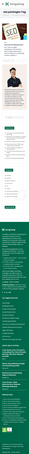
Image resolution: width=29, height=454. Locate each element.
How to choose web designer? (11, 399)
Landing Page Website (9, 321)
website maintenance (12, 196)
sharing (8, 188)
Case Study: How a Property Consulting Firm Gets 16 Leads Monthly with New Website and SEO (16, 138)
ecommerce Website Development (13, 324)
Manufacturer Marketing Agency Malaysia (12, 374)
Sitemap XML (6, 452)
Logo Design (6, 303)
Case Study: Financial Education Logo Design (15, 152)
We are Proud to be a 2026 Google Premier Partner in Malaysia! (14, 144)
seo (7, 186)
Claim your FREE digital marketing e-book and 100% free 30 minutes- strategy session (14, 422)
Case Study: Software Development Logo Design (15, 133)
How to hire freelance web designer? (13, 418)
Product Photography (9, 309)
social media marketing (12, 191)
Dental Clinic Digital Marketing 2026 (15, 158)
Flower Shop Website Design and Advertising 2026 (14, 148)
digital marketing (10, 180)
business (8, 178)
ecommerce (9, 183)
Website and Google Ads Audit (11, 339)
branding (8, 175)
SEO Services (6, 336)
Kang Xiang (6, 15)
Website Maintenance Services (12, 327)
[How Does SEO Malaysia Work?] (14, 32)
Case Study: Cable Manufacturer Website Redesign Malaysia (11, 384)
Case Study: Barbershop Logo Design (15, 141)
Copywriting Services (8, 312)
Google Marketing (8, 333)
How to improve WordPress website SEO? (14, 407)
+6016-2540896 (14, 282)
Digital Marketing (7, 330)
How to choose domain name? (12, 403)
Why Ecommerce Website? (11, 405)
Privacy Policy (15, 452)
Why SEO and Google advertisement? (14, 411)
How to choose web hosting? (11, 401)
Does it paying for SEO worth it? (12, 409)
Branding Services (7, 306)
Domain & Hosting (7, 315)
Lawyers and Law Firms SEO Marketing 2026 (15, 155)
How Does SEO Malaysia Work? (13, 45)
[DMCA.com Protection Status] (4, 430)
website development (12, 194)
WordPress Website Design (10, 318)
